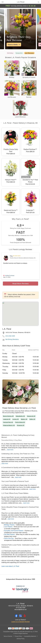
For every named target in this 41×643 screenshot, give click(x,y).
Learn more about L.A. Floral (10, 566)
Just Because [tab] (29, 53)
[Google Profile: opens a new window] (20, 615)
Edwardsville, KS (20, 416)
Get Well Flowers (9, 534)
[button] (37, 638)
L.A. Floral (20, 2)
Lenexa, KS (15, 419)
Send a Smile (13, 44)
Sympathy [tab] (19, 53)
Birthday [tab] (10, 53)
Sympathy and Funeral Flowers (13, 530)
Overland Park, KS (8, 422)
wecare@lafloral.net (20, 609)
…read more (9, 450)
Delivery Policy (20, 638)
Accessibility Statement (30, 636)
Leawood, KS (6, 419)
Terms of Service (8, 636)
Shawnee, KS (20, 425)
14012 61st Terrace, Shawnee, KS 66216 (20, 606)
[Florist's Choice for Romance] (6, 258)
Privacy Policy (18, 636)
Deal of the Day (9, 538)
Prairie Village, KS (20, 422)
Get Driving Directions (12, 339)
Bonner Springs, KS (8, 416)
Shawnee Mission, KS (9, 425)
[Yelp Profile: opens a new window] (24, 615)
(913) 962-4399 (10, 336)
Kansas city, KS (31, 416)
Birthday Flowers (9, 525)
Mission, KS (24, 419)
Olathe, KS (32, 419)
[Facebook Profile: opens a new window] (16, 615)
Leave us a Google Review (20, 622)
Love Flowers (8, 527)
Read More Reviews (20, 283)
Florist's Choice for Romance (16, 258)
